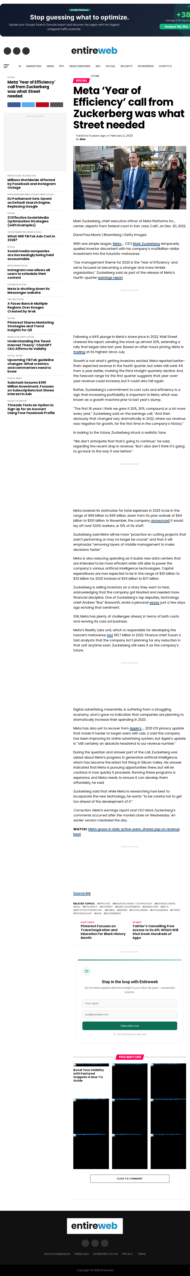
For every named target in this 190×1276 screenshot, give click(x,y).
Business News (166, 904)
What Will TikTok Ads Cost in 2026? (31, 238)
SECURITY (126, 66)
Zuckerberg (113, 913)
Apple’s (135, 728)
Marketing (151, 907)
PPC (61, 66)
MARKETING (34, 66)
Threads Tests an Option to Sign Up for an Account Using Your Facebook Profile (31, 409)
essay (154, 602)
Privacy (127, 1254)
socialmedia (159, 910)
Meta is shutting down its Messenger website (28, 290)
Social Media (139, 910)
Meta (117, 243)
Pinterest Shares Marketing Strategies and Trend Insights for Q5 (30, 326)
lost (110, 635)
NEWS (50, 66)
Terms (141, 1254)
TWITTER (11, 299)
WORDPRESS (146, 66)
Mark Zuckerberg (146, 243)
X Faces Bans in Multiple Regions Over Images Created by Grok (27, 307)
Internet (107, 907)
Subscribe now (130, 1025)
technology (83, 913)
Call (78, 907)
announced (160, 520)
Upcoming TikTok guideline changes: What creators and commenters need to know (30, 365)
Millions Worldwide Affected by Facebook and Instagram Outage (31, 184)
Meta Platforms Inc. (89, 910)
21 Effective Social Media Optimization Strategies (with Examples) (28, 221)
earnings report (110, 277)
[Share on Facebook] (14, 104)
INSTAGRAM (13, 265)
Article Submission (57, 1254)
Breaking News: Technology (133, 904)
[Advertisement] (35, 144)
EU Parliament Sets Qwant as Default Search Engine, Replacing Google (29, 202)
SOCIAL (110, 66)
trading (79, 352)
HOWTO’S (165, 66)
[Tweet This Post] (28, 104)
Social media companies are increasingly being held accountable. (30, 255)
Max (83, 139)
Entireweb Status (105, 1254)
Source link (82, 893)
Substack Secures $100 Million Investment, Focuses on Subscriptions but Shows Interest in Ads (30, 388)
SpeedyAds (82, 1254)
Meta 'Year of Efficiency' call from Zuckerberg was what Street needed (31, 89)
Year (98, 913)
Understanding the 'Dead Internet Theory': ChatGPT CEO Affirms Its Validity (29, 345)
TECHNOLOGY (29, 175)
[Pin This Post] (42, 104)
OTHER (95, 76)
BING (27, 194)
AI (20, 66)
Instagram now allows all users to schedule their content (28, 274)
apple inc (104, 904)
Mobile (110, 910)
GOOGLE (34, 194)
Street (176, 910)
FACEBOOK (13, 284)
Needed (122, 910)
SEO (98, 66)
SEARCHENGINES (79, 66)
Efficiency (91, 907)
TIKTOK (10, 232)
